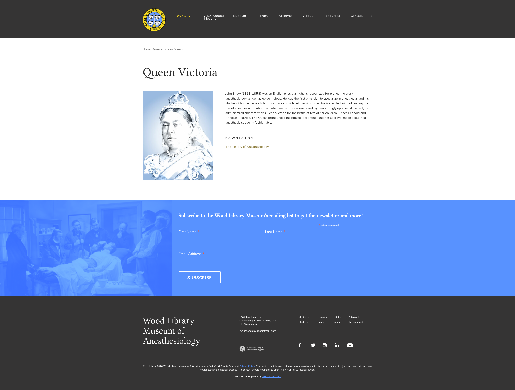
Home (146, 49)
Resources (331, 16)
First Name (189, 232)
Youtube (350, 345)
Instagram (326, 345)
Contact (357, 16)
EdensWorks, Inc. (271, 376)
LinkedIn (338, 345)
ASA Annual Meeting (214, 17)
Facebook (302, 345)
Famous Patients (173, 49)
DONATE (184, 15)
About (308, 16)
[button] (371, 16)
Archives (286, 16)
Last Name (275, 232)
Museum (239, 16)
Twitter (314, 345)
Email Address (192, 254)
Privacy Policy (247, 366)
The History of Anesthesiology (247, 147)
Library (262, 16)
